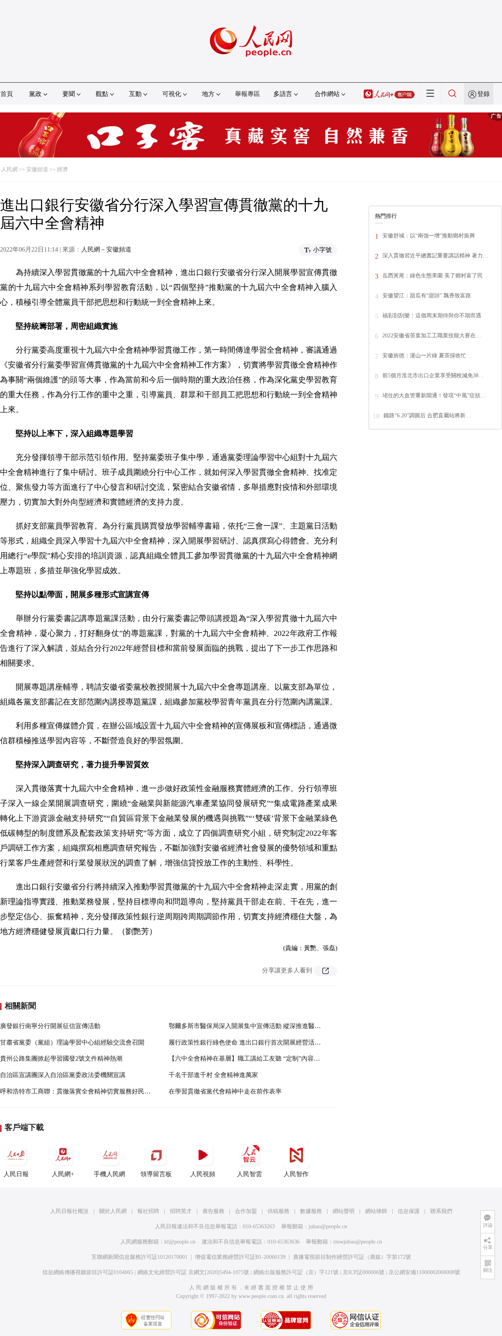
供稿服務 (278, 1211)
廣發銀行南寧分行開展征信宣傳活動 (50, 1026)
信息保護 (409, 1211)
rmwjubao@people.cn (357, 1242)
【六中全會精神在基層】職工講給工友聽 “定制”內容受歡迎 (251, 1058)
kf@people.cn (179, 1242)
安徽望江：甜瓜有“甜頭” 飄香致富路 (426, 296)
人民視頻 (202, 1174)
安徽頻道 (37, 169)
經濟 (62, 169)
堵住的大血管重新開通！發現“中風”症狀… (434, 395)
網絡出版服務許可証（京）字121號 (295, 1272)
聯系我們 (441, 1211)
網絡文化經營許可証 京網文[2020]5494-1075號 (193, 1272)
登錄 (483, 94)
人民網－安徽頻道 (106, 249)
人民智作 (296, 1174)
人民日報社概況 (69, 1211)
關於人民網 (113, 1211)
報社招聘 (148, 1211)
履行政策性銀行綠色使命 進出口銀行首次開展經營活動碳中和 (254, 1042)
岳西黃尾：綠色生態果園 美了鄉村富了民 (432, 276)
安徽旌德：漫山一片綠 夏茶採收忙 (424, 355)
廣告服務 (213, 1211)
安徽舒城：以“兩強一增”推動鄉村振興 (428, 236)
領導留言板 (156, 1174)
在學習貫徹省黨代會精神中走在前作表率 (225, 1091)
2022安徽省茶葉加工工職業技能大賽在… (431, 336)
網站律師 (376, 1211)
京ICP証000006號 (363, 1272)
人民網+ (63, 1174)
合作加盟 (246, 1211)
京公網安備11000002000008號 (424, 1272)
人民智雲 (249, 1174)
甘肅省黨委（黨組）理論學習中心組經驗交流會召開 (72, 1042)
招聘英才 (181, 1211)
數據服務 (311, 1211)
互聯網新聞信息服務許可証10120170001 (139, 1257)
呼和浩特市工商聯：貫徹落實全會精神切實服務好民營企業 (81, 1091)
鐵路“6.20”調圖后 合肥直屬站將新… (427, 415)
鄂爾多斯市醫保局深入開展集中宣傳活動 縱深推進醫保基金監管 (257, 1026)
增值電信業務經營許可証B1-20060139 (240, 1257)
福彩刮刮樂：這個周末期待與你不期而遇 (431, 316)
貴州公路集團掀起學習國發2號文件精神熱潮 (61, 1058)
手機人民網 (109, 1174)
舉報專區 (247, 94)
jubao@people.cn (328, 1226)
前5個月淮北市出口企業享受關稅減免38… (433, 375)
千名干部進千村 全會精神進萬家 (213, 1075)
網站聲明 (344, 1211)
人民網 (9, 169)
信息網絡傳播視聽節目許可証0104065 (87, 1272)
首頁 (6, 94)
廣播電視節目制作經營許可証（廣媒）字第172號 (352, 1257)
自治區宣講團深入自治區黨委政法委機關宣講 (63, 1075)
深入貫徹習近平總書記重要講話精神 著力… (435, 256)
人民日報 (16, 1174)
